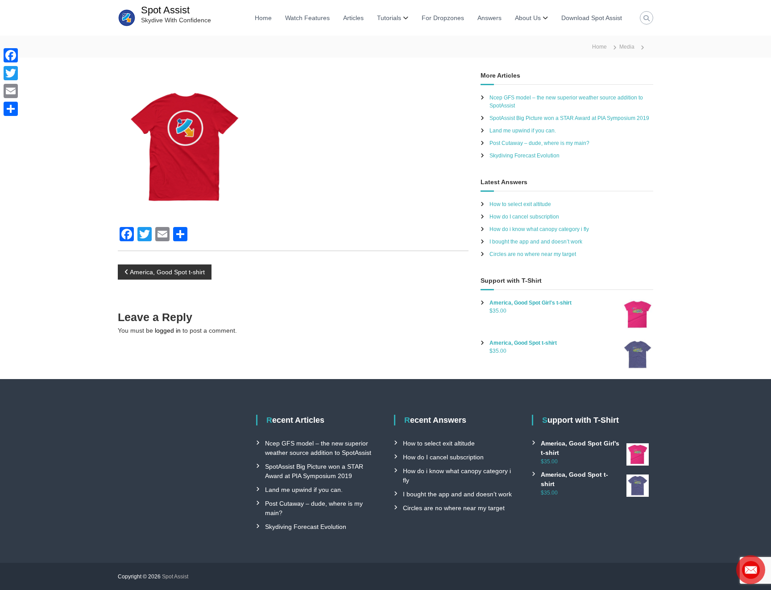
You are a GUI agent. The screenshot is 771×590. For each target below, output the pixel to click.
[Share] (11, 109)
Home (263, 17)
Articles (353, 17)
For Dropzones (443, 17)
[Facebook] (11, 55)
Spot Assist (165, 10)
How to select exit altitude (520, 204)
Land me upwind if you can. (522, 131)
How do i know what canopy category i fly (539, 229)
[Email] (11, 91)
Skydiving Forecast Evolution (524, 156)
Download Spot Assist (591, 17)
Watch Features (307, 17)
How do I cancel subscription (524, 217)
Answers (489, 17)
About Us (528, 17)
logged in (168, 330)
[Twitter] (11, 73)
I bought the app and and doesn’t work (535, 242)
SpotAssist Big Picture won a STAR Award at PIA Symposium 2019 (569, 118)
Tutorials (389, 17)
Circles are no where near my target (532, 254)
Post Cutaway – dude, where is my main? (539, 143)
